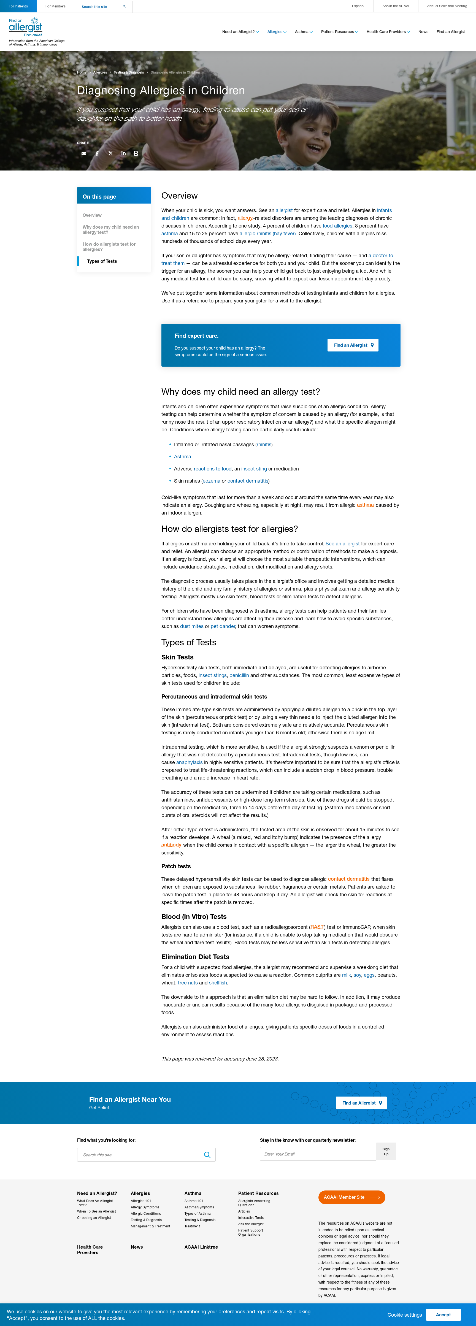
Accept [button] (443, 1314)
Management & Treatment (150, 1226)
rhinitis (264, 444)
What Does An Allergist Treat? (95, 1203)
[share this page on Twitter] (110, 152)
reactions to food (213, 469)
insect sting (254, 469)
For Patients (18, 6)
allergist (284, 210)
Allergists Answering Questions (254, 1203)
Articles (244, 1211)
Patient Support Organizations (250, 1232)
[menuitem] (358, 6)
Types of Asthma (197, 1213)
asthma (169, 233)
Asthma (182, 456)
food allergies (337, 226)
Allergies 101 (141, 1201)
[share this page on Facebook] (97, 152)
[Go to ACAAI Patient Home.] (37, 31)
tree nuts (188, 982)
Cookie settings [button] (405, 1315)
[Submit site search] (117, 7)
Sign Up (386, 1151)
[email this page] (83, 152)
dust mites (192, 626)
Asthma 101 (194, 1201)
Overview (92, 215)
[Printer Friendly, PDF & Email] (136, 153)
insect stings (213, 675)
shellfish (218, 982)
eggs (369, 975)
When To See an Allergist (96, 1211)
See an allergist (343, 543)
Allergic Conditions (146, 1213)
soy (357, 975)
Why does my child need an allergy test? (111, 229)
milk (346, 975)
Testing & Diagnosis (146, 1220)
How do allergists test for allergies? (109, 246)
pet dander (223, 626)
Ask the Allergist (251, 1224)
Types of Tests (102, 261)
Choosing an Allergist (94, 1218)
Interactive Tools (251, 1218)
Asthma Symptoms (199, 1207)
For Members (55, 6)
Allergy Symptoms (145, 1207)
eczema (211, 481)
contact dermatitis (248, 481)
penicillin (239, 675)
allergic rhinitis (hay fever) (268, 233)
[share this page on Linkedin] (123, 152)
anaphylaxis (189, 762)
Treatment (192, 1226)
